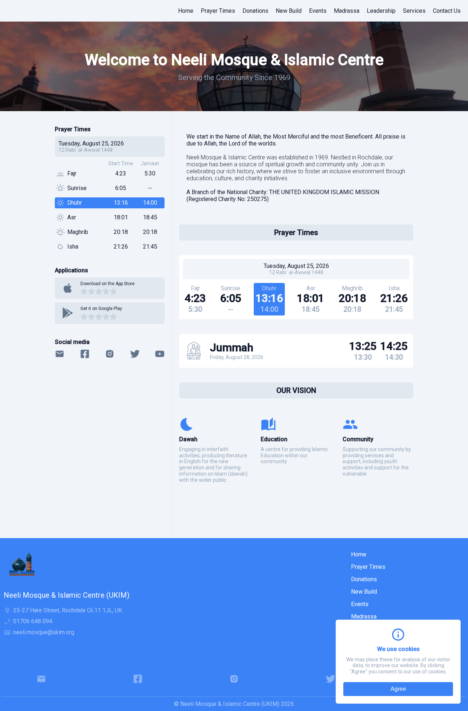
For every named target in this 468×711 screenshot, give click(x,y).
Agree (398, 689)
